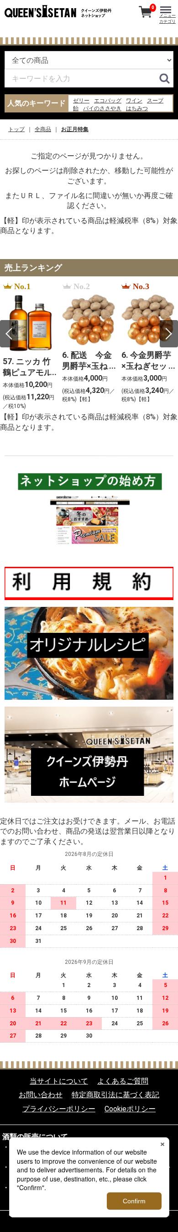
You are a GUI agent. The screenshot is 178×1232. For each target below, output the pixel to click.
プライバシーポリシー (58, 1109)
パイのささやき (102, 108)
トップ (16, 129)
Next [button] (169, 333)
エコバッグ (107, 100)
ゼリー (81, 100)
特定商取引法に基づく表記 (115, 1095)
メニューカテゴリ (167, 18)
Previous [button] (9, 333)
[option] (30, 346)
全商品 (43, 129)
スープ (155, 100)
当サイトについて (59, 1081)
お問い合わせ (41, 1095)
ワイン (134, 100)
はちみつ (137, 108)
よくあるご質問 (122, 1081)
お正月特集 (75, 129)
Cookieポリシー (130, 1109)
